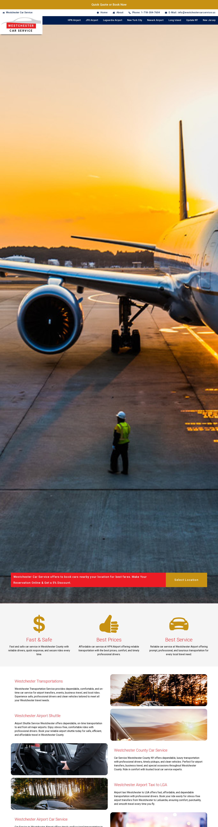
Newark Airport (155, 20)
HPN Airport (74, 20)
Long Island (175, 20)
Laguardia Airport (112, 20)
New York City (134, 20)
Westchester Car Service (19, 12)
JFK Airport (92, 20)
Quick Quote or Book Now (109, 4)
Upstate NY (192, 20)
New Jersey (209, 20)
